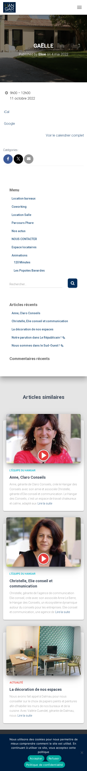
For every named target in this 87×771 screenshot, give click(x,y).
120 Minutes (22, 262)
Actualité (16, 682)
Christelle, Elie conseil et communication (40, 321)
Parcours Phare (23, 223)
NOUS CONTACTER (24, 239)
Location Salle (21, 215)
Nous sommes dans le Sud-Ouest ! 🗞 (37, 345)
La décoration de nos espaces (32, 329)
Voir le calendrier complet (65, 135)
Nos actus (19, 231)
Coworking (19, 206)
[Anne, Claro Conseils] (43, 438)
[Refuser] (82, 752)
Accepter (36, 758)
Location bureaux (23, 198)
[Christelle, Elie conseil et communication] (43, 541)
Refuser (54, 758)
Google (9, 124)
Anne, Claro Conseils (26, 313)
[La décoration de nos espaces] (43, 650)
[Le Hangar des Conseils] (11, 7)
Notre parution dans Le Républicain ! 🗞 (38, 337)
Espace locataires (24, 247)
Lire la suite (45, 503)
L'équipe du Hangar (22, 470)
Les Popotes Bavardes (29, 270)
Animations (19, 255)
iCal (6, 112)
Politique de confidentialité (44, 764)
